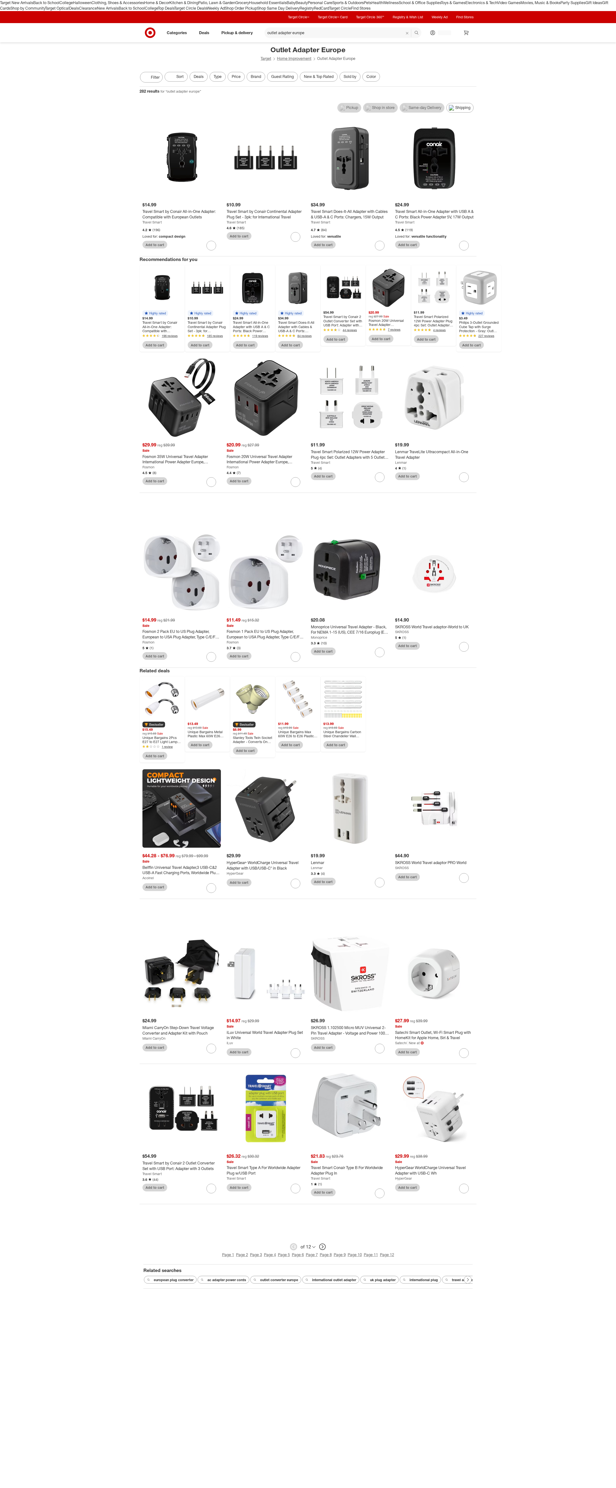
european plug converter (173, 1280)
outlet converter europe (279, 1280)
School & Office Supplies (420, 2)
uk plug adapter (383, 1280)
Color (371, 76)
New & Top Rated (319, 76)
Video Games (508, 2)
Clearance (88, 8)
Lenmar (401, 462)
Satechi (401, 1043)
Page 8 (326, 1254)
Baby (291, 2)
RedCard (321, 8)
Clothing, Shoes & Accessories (117, 2)
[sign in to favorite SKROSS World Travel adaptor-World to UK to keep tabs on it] (464, 647)
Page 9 (340, 1254)
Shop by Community (27, 8)
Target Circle (340, 8)
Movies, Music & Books (540, 2)
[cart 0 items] (466, 32)
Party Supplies (572, 2)
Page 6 (298, 1254)
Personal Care (320, 2)
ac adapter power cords (226, 1280)
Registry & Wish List (408, 17)
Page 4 (270, 1254)
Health (377, 2)
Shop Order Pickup (241, 8)
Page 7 (312, 1254)
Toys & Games (453, 2)
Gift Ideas (593, 2)
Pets (368, 2)
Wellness (391, 2)
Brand (256, 76)
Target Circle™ (298, 17)
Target (266, 58)
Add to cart (155, 245)
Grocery (242, 2)
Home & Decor (156, 2)
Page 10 (355, 1254)
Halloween (82, 2)
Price (236, 76)
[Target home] (150, 32)
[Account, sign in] (442, 32)
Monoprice (319, 637)
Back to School (46, 2)
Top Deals (166, 8)
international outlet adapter (334, 1280)
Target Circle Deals (190, 8)
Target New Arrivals (16, 2)
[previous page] (293, 1247)
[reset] (407, 33)
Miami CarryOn (154, 1038)
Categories (177, 32)
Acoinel (148, 878)
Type (218, 76)
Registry (307, 8)
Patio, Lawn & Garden (216, 2)
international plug (424, 1280)
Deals (74, 8)
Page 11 (371, 1254)
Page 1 (228, 1254)
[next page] (322, 1247)
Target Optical (57, 8)
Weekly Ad (216, 8)
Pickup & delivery (237, 32)
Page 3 (256, 1254)
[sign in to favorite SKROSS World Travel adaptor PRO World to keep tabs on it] (464, 878)
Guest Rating (282, 76)
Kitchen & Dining (183, 2)
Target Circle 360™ (370, 17)
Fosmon (148, 467)
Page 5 (284, 1254)
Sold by (350, 76)
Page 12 (387, 1254)
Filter (155, 77)
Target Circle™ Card (332, 17)
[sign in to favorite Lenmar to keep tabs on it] (380, 882)
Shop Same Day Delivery (278, 8)
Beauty (301, 2)
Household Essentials (268, 2)
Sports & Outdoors (348, 2)
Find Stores (361, 8)
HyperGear (235, 873)
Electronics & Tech (481, 2)
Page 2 (242, 1254)
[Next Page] (471, 78)
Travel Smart (152, 222)
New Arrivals (108, 8)
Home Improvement (294, 58)
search (416, 33)
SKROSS (402, 632)
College (66, 2)
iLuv (230, 1043)
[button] (155, 313)
